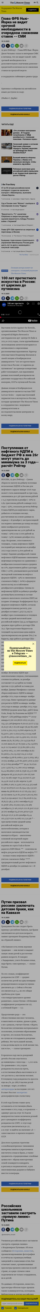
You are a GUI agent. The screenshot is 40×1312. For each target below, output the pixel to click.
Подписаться (20, 663)
